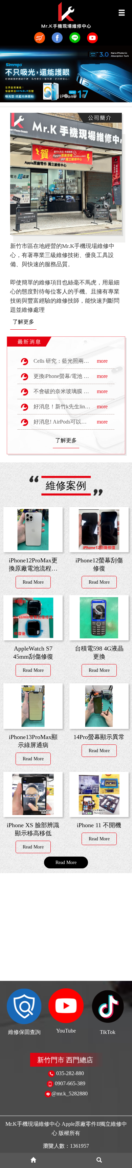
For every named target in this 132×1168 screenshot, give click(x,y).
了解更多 (23, 322)
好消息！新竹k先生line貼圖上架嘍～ (71, 406)
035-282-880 (70, 1073)
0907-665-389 (70, 1083)
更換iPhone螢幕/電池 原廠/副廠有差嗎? (71, 376)
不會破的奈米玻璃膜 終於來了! (67, 391)
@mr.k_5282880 (69, 1093)
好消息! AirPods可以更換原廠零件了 (71, 422)
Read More (33, 582)
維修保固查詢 (24, 1032)
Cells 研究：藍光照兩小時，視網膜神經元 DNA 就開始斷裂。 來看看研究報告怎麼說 (71, 361)
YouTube (66, 1031)
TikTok (107, 1032)
